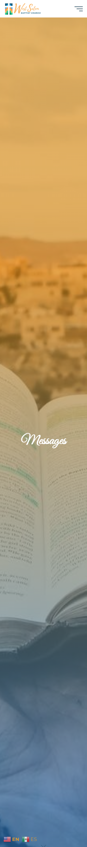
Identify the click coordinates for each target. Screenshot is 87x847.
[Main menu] (78, 9)
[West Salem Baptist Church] (22, 8)
